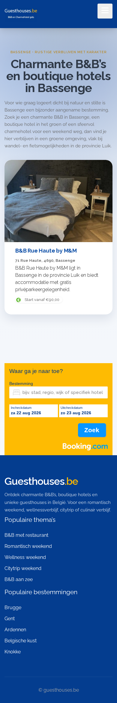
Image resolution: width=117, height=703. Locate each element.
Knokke (12, 652)
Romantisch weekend (28, 546)
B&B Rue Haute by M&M (46, 250)
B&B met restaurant (26, 535)
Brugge (12, 607)
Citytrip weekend (22, 568)
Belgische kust (20, 641)
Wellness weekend (25, 557)
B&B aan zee (18, 579)
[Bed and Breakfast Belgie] (20, 14)
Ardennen (15, 629)
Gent (9, 618)
